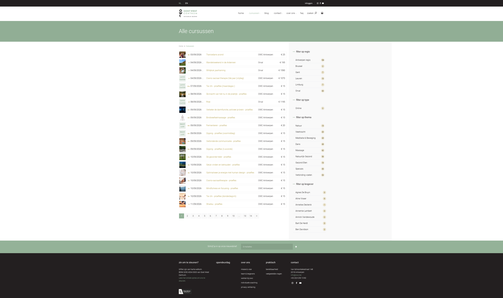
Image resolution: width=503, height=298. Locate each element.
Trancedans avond (214, 54)
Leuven (299, 78)
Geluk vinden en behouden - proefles (223, 164)
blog (266, 13)
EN (186, 3)
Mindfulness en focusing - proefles (222, 188)
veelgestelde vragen (274, 274)
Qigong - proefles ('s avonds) (219, 149)
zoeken (310, 13)
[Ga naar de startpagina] (188, 13)
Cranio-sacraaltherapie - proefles (221, 180)
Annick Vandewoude (305, 217)
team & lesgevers (248, 274)
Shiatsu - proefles (214, 204)
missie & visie (246, 269)
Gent (298, 72)
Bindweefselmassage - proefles (220, 117)
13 (245, 216)
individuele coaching (249, 283)
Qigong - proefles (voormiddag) (220, 133)
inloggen (308, 3)
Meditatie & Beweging (306, 138)
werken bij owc (247, 278)
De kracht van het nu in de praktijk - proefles (226, 94)
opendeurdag (223, 262)
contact (277, 13)
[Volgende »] (256, 216)
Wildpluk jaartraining (215, 70)
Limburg (299, 84)
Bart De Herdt (302, 223)
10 (233, 216)
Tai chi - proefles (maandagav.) (220, 86)
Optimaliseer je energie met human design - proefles (230, 172)
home (241, 13)
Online (298, 108)
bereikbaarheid (272, 269)
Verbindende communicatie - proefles (223, 141)
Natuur (299, 125)
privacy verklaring (248, 287)
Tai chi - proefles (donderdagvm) (221, 196)
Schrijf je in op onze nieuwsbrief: (222, 246)
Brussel (299, 66)
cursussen (254, 13)
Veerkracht (300, 132)
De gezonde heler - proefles (218, 157)
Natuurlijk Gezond (304, 156)
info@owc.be (296, 275)
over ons (290, 13)
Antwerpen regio (303, 60)
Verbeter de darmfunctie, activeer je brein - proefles (229, 109)
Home (181, 46)
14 (251, 216)
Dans (298, 144)
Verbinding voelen (304, 175)
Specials (299, 169)
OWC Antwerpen (265, 54)
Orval (260, 62)
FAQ (301, 13)
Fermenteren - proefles (216, 125)
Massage (300, 150)
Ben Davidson (302, 229)
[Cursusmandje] (321, 13)
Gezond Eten (301, 162)
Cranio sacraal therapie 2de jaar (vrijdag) (225, 78)
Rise (208, 102)
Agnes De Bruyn (303, 192)
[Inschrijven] (296, 247)
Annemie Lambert (304, 211)
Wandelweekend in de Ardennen (221, 62)
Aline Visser (301, 198)
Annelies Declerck (304, 204)
